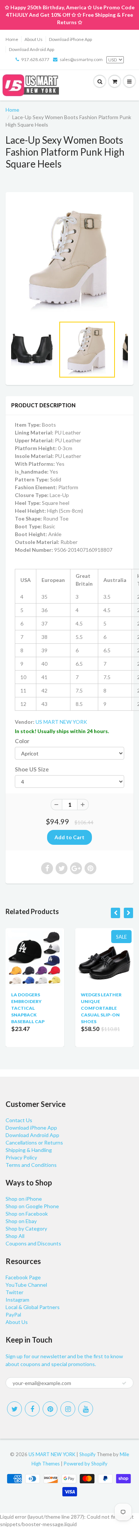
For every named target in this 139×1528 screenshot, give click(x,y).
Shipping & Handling (29, 1150)
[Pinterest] (50, 1408)
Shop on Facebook (27, 1213)
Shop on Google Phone (32, 1206)
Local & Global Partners (33, 1307)
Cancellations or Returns (34, 1142)
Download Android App (31, 49)
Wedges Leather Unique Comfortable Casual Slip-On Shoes (101, 1008)
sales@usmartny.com (81, 59)
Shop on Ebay (21, 1221)
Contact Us (19, 1120)
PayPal (13, 1314)
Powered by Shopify (85, 1464)
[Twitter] (14, 1408)
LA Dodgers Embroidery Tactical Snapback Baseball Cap (27, 1008)
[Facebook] (32, 1408)
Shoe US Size (32, 769)
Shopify (87, 1454)
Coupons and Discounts (33, 1243)
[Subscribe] (124, 1383)
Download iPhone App (70, 39)
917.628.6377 (35, 59)
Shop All (15, 1236)
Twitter (14, 1292)
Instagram (17, 1299)
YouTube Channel (26, 1285)
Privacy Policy (21, 1157)
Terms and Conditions (31, 1165)
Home (12, 39)
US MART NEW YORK (61, 722)
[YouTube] (85, 1408)
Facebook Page (23, 1277)
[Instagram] (67, 1408)
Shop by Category (26, 1228)
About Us (33, 39)
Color (22, 741)
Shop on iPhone (24, 1199)
